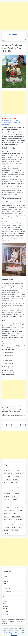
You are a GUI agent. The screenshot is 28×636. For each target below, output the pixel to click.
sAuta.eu (5, 574)
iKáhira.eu (5, 599)
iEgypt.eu (5, 594)
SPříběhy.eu (21, 630)
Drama (15, 479)
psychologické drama (17, 508)
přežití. (20, 510)
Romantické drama (9, 525)
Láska (15, 499)
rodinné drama (16, 516)
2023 (7, 414)
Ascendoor (12, 621)
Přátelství (13, 415)
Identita (14, 496)
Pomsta (6, 508)
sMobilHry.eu (5, 581)
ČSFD (6, 533)
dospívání (7, 479)
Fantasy (6, 485)
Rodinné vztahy (8, 519)
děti (5, 482)
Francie (6, 488)
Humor (6, 496)
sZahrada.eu (5, 606)
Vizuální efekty (16, 527)
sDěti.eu (4, 579)
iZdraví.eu (5, 601)
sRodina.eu (5, 586)
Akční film (7, 471)
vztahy (6, 530)
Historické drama (8, 490)
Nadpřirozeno (20, 502)
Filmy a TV (15, 632)
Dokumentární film (18, 476)
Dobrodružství (19, 473)
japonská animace (6, 415)
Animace (16, 471)
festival (20, 414)
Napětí (6, 505)
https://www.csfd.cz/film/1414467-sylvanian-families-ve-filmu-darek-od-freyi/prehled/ (12, 122)
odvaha (14, 505)
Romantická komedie (9, 522)
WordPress (4, 623)
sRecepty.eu (5, 583)
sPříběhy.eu (5, 604)
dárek (17, 414)
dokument (7, 476)
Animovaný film (11, 414)
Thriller (6, 527)
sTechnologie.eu (6, 588)
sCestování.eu (6, 576)
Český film (15, 530)
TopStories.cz (14, 630)
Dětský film (14, 482)
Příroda (15, 513)
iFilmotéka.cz (14, 34)
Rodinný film (18, 415)
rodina (6, 516)
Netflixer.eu (7, 630)
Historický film (8, 493)
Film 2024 (15, 485)
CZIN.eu (22, 632)
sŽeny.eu (5, 608)
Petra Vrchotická (7, 54)
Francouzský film (16, 488)
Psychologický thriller (9, 510)
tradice (8, 417)
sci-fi (19, 525)
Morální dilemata (8, 502)
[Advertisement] (14, 16)
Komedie (6, 499)
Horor (17, 493)
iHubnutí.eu (5, 596)
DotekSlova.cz (8, 632)
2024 (13, 468)
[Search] (25, 39)
